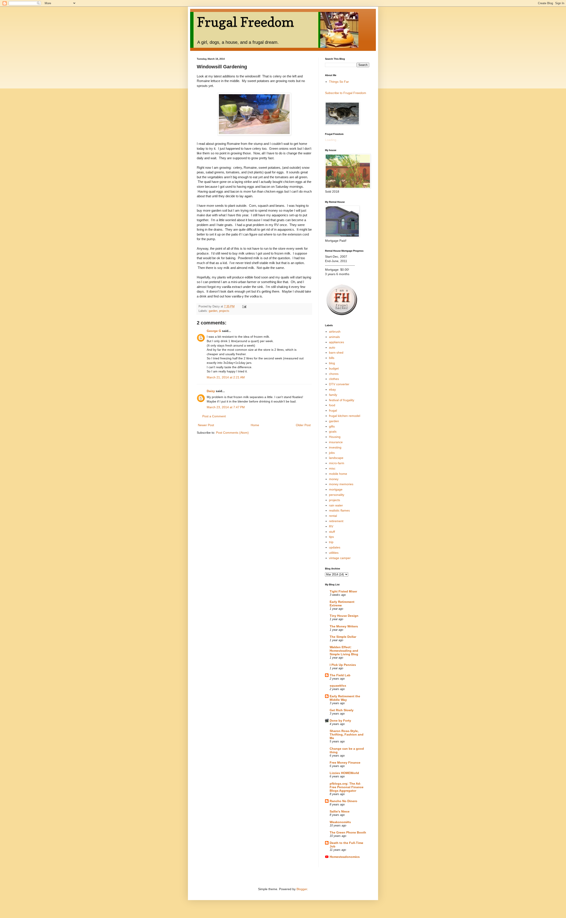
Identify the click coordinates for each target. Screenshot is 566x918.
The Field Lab (340, 675)
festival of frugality (341, 400)
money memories (341, 484)
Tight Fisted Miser (343, 591)
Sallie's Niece (340, 811)
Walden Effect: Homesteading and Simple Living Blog (344, 650)
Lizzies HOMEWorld (344, 773)
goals (333, 431)
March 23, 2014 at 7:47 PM (226, 407)
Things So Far (339, 81)
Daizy (211, 391)
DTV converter (339, 384)
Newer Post (206, 425)
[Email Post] (244, 306)
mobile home (338, 473)
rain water (336, 505)
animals (334, 337)
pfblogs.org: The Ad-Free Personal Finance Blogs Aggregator (346, 787)
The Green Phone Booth (348, 832)
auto (332, 347)
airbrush (334, 331)
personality (336, 494)
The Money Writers (344, 626)
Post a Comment (214, 416)
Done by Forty (340, 720)
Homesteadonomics (345, 857)
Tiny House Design (344, 615)
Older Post (303, 425)
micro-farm (336, 463)
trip (331, 542)
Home (255, 425)
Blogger (301, 889)
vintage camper (340, 558)
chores (333, 374)
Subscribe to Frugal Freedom (345, 93)
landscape (336, 458)
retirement (336, 521)
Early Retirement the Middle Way (345, 697)
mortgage (335, 489)
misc (332, 468)
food (332, 405)
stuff (332, 531)
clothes (334, 379)
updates (334, 547)
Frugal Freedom (245, 22)
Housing (334, 437)
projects (224, 310)
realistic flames (339, 510)
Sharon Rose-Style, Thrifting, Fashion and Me (346, 734)
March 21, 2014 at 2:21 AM (226, 377)
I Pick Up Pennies (343, 665)
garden (213, 310)
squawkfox (338, 685)
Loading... (332, 140)
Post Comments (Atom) (232, 432)
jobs (332, 452)
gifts (332, 426)
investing (335, 447)
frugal (333, 410)
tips (331, 537)
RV (331, 526)
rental (333, 515)
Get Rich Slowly (342, 710)
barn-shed (336, 352)
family (333, 395)
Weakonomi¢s (340, 822)
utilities (333, 552)
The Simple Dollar (343, 636)
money (333, 479)
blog (332, 363)
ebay (332, 389)
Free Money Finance (345, 762)
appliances (336, 342)
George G (214, 331)
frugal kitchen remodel (344, 416)
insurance (336, 442)
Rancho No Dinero (343, 801)
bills (331, 358)
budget (334, 368)
